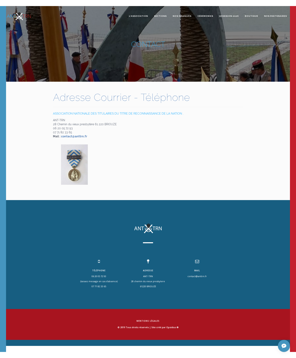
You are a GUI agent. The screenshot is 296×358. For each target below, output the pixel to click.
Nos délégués (182, 16)
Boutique (251, 16)
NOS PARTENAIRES (275, 16)
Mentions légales (148, 320)
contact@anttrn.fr (74, 136)
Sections (160, 16)
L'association (138, 16)
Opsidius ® (172, 327)
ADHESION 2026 (229, 16)
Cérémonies (205, 16)
